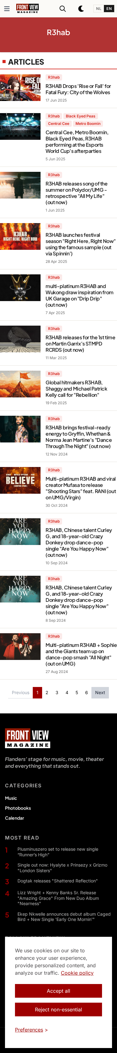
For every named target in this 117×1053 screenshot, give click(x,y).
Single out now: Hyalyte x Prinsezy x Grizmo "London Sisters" (62, 867)
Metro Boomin (88, 123)
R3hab (54, 77)
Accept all (58, 991)
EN (109, 8)
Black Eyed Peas (80, 116)
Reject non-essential (58, 1009)
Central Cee (58, 123)
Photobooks (18, 808)
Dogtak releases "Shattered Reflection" (57, 880)
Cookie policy (77, 973)
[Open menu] (6, 8)
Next (100, 692)
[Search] (63, 8)
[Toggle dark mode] (81, 8)
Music (11, 798)
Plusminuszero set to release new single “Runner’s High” (57, 851)
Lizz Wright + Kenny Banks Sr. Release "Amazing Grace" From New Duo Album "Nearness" (58, 898)
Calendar (14, 818)
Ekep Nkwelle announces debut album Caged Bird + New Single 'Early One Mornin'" (64, 916)
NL (98, 8)
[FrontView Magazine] (27, 738)
